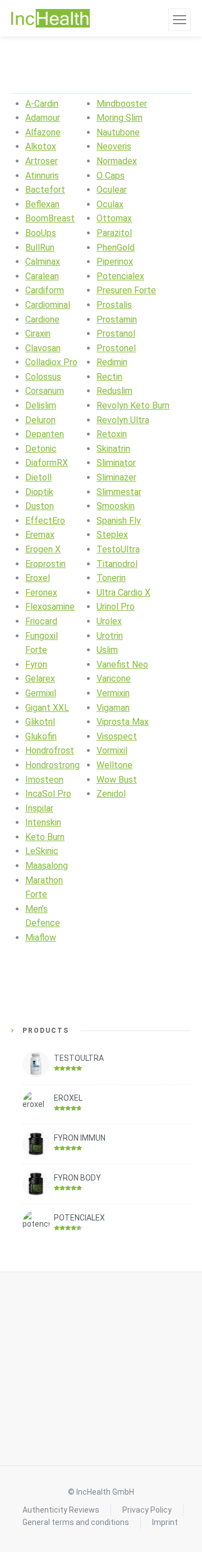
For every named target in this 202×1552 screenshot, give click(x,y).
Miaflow (40, 937)
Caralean (42, 276)
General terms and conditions (75, 1522)
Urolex (109, 621)
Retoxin (112, 434)
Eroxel (37, 578)
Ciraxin (37, 333)
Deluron (40, 420)
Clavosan (43, 348)
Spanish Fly (119, 520)
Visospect (117, 736)
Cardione (42, 319)
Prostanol (116, 333)
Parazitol (114, 233)
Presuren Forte (126, 290)
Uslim (107, 650)
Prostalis (114, 304)
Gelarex (40, 678)
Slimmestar (119, 492)
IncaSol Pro (48, 793)
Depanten (44, 434)
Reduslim (114, 390)
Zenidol (111, 793)
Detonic (41, 448)
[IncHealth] (50, 18)
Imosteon (44, 779)
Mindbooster (122, 103)
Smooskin (116, 506)
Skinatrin (113, 448)
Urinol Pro (116, 606)
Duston (39, 506)
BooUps (40, 233)
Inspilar (39, 808)
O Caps (111, 175)
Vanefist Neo (122, 664)
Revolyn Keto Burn (133, 405)
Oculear (112, 189)
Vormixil (112, 750)
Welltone (114, 765)
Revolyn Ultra (123, 420)
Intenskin (43, 822)
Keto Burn (45, 837)
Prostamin (117, 319)
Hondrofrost (49, 750)
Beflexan (42, 204)
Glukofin (41, 736)
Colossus (43, 376)
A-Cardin (41, 103)
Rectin (109, 376)
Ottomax (114, 218)
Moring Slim (120, 117)
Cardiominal (47, 304)
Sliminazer (116, 477)
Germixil (40, 693)
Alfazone (43, 132)
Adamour (42, 117)
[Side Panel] (179, 19)
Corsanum (44, 390)
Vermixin (113, 693)
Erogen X (43, 549)
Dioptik (39, 492)
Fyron (36, 664)
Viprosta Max (123, 721)
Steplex (112, 534)
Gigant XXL (47, 707)
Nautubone (118, 132)
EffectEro (45, 520)
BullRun (39, 247)
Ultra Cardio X (123, 592)
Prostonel (116, 348)
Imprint (165, 1522)
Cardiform (44, 290)
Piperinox (115, 261)
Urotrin (110, 635)
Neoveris (114, 146)
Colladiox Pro (51, 362)
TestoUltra (118, 549)
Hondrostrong (52, 765)
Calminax (42, 261)
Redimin (112, 362)
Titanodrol (117, 564)
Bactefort (45, 189)
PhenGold (116, 247)
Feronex (41, 592)
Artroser (41, 161)
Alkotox (40, 146)
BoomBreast (50, 218)
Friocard (41, 621)
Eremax (39, 534)
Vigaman (113, 707)
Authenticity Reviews (60, 1509)
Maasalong (46, 865)
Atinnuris (42, 175)
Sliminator (116, 462)
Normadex (117, 161)
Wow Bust (117, 779)
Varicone (114, 678)
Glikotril (40, 721)
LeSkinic (41, 851)
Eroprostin (45, 564)
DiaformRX (46, 462)
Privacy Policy (147, 1509)
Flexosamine (50, 606)
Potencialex (120, 276)
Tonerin (111, 578)
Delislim (40, 405)
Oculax (110, 204)
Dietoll (38, 477)
